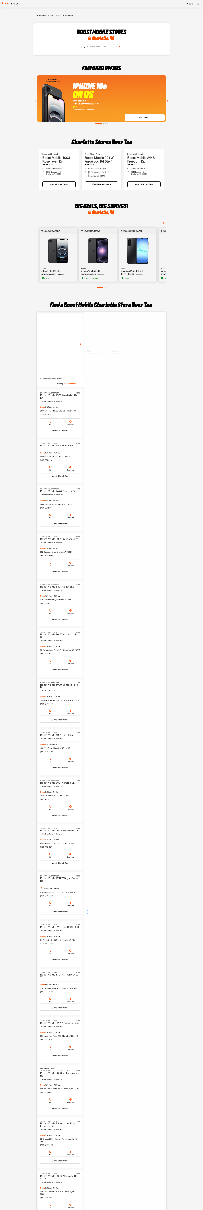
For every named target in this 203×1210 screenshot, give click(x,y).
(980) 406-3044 (46, 752)
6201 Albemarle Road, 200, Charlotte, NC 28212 (59, 1036)
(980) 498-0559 (46, 799)
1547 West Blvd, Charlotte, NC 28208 (55, 457)
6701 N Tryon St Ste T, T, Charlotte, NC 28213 (58, 988)
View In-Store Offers (59, 184)
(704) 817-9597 (46, 414)
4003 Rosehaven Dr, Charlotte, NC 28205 (57, 843)
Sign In (190, 4)
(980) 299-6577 (46, 992)
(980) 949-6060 (46, 1040)
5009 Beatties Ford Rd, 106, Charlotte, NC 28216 (59, 700)
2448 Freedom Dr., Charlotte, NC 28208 (56, 504)
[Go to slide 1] (98, 123)
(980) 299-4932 (46, 555)
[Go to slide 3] (105, 123)
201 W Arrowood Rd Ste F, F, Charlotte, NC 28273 (60, 650)
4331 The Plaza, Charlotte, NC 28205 (55, 748)
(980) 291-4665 (46, 1092)
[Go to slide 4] (107, 123)
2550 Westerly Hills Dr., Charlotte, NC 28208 (58, 411)
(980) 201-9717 (46, 460)
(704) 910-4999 (46, 896)
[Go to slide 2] (103, 123)
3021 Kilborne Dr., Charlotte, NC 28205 (55, 796)
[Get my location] (119, 46)
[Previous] (35, 101)
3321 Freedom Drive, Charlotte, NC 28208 (57, 552)
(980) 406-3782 (46, 1198)
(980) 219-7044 (46, 654)
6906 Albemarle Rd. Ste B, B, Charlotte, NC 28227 (57, 1193)
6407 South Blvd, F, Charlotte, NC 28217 (56, 600)
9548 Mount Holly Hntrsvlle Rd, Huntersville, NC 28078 (59, 1140)
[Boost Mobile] (6, 3)
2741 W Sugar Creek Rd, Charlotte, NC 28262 (58, 892)
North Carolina (55, 15)
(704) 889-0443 (46, 944)
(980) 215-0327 (46, 603)
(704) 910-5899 (46, 704)
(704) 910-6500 (46, 1145)
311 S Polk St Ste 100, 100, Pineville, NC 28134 (58, 940)
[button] (71, 384)
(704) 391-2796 (46, 508)
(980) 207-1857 (46, 847)
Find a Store (16, 4)
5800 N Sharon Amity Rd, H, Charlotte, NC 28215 (59, 1089)
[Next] (167, 101)
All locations (41, 15)
